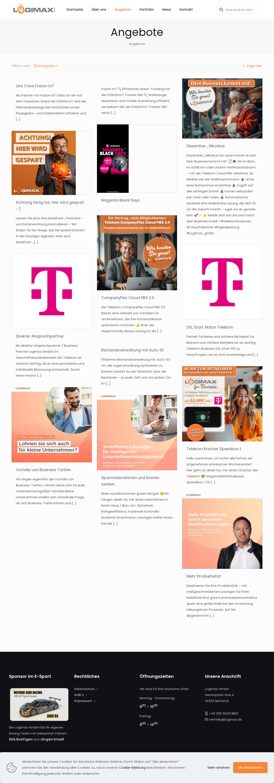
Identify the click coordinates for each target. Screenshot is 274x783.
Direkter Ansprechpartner (40, 336)
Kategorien (46, 65)
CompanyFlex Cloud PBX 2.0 (127, 297)
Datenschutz (84, 689)
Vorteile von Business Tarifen (43, 469)
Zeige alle (254, 65)
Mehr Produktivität (203, 576)
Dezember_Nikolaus (205, 146)
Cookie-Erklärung (132, 767)
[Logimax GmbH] (34, 9)
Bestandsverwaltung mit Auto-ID (132, 350)
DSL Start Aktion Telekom (210, 327)
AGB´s (79, 695)
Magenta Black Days (120, 200)
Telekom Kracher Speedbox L (213, 448)
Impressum (83, 701)
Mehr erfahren (219, 767)
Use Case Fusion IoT (35, 85)
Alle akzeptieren (250, 767)
